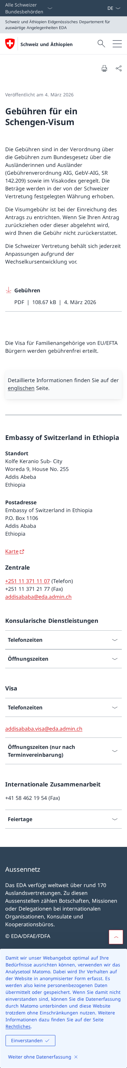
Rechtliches (18, 1026)
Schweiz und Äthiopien (47, 44)
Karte (12, 551)
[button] (116, 937)
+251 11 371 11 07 (27, 581)
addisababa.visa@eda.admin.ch (43, 728)
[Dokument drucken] (104, 68)
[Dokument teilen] (118, 68)
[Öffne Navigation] (117, 43)
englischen (21, 388)
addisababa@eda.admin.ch (38, 596)
